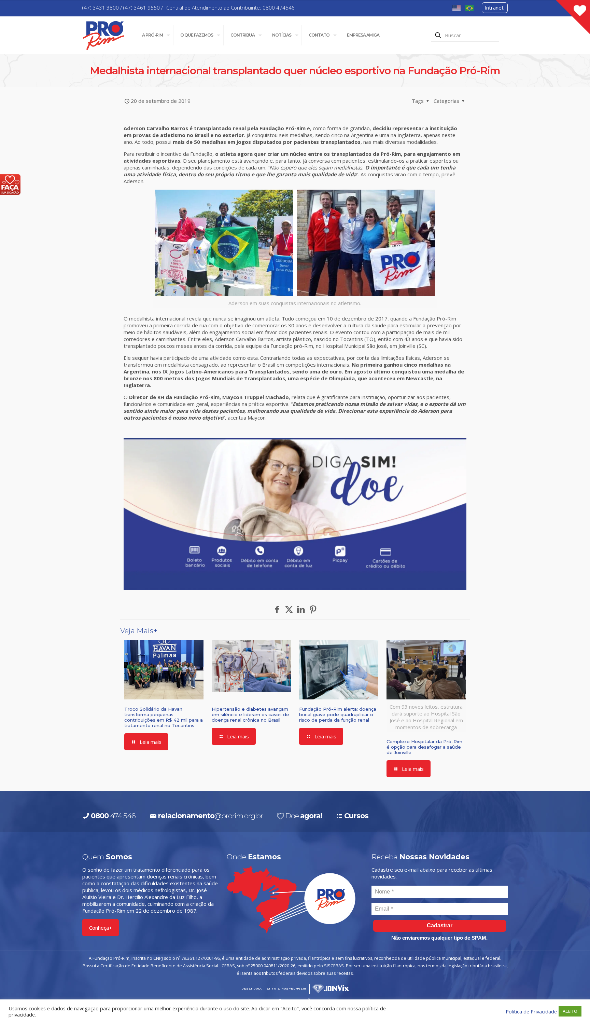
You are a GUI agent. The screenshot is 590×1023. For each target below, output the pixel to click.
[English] (456, 7)
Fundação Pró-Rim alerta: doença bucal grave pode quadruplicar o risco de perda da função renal (337, 714)
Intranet (494, 7)
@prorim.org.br (210, 815)
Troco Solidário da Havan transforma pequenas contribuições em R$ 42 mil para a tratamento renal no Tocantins (163, 717)
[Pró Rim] (103, 35)
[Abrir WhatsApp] (572, 1006)
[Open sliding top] (573, 17)
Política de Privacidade (531, 1011)
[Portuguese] (469, 7)
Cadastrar (439, 925)
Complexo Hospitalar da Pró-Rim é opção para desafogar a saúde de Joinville (424, 747)
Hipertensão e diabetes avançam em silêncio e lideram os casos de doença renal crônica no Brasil (250, 714)
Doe (303, 815)
